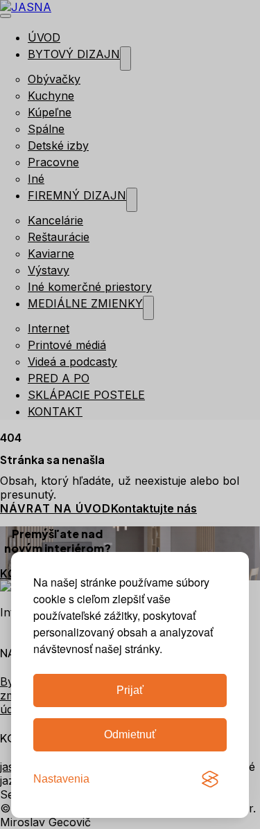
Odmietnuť (130, 734)
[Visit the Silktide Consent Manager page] (210, 779)
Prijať (130, 690)
